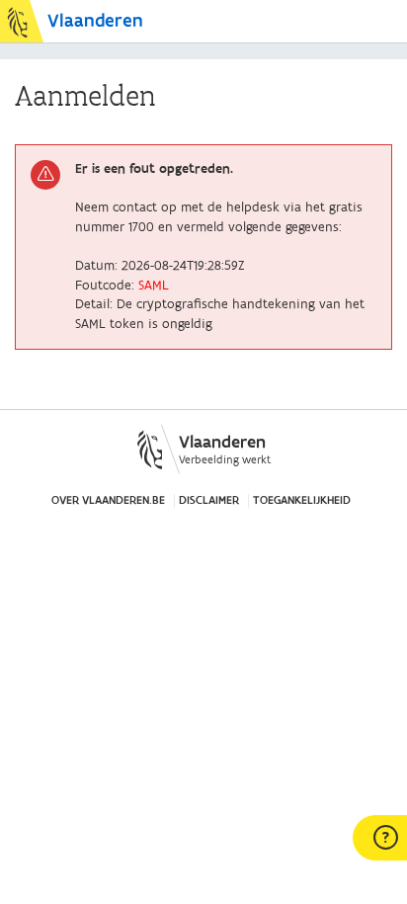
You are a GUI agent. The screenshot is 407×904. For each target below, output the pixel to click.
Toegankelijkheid (302, 500)
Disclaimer (209, 500)
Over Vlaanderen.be (108, 500)
